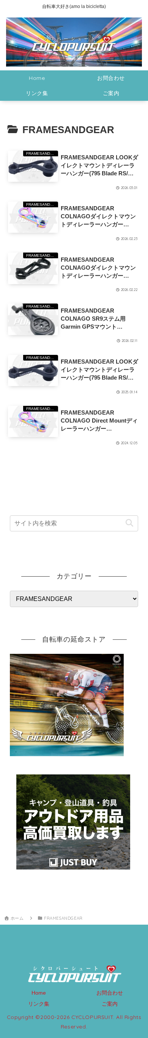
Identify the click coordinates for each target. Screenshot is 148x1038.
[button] (129, 523)
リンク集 (38, 1004)
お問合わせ (109, 993)
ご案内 (110, 1004)
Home (38, 993)
